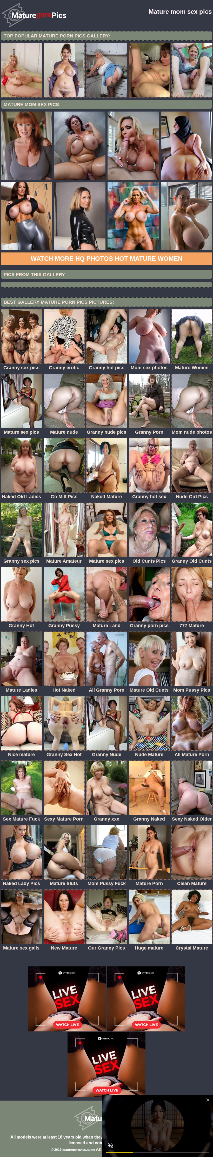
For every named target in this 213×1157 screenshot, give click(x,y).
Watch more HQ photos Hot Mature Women (106, 258)
